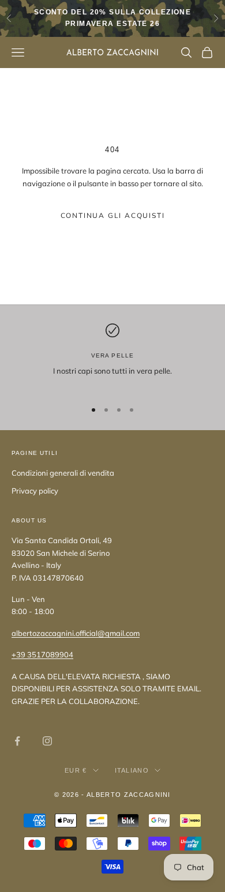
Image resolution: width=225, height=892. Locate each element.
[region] (112, 356)
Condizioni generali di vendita (63, 472)
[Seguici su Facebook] (17, 741)
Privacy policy (35, 490)
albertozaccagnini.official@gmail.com (76, 633)
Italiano (132, 770)
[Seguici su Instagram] (47, 741)
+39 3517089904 (42, 654)
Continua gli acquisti (113, 215)
